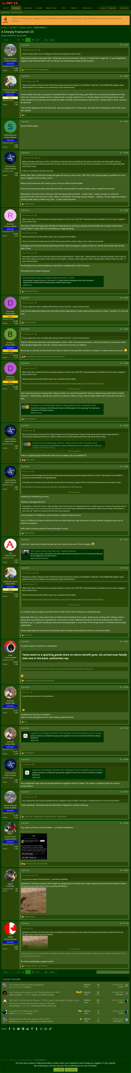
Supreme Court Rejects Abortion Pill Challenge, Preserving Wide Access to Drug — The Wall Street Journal (77, 733)
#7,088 (125, 363)
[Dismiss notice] (127, 18)
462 (46, 40)
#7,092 (125, 568)
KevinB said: (26, 764)
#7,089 (125, 425)
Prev (6, 40)
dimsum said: (27, 430)
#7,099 (125, 870)
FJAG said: (26, 692)
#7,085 (125, 210)
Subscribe (27, 8)
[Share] (120, 45)
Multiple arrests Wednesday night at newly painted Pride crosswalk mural (63, 405)
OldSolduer (119, 994)
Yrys (10, 987)
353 (18, 40)
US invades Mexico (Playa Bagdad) (26, 984)
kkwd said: (26, 928)
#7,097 (125, 792)
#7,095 (125, 728)
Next (52, 40)
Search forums (16, 12)
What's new (51, 8)
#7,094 (125, 687)
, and (36, 70)
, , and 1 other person (45, 817)
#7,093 (125, 641)
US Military (27, 987)
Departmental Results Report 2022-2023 (29, 1018)
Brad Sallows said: (29, 81)
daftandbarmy (118, 1021)
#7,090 (125, 466)
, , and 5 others (45, 357)
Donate (39, 8)
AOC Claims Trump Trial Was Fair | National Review (53, 551)
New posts (5, 12)
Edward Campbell (15, 995)
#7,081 (125, 45)
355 (28, 40)
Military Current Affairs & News (43, 995)
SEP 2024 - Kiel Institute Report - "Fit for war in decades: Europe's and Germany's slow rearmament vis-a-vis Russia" (44, 1002)
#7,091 (125, 539)
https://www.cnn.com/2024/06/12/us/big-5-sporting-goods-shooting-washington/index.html (57, 669)
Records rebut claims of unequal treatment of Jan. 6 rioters (48, 277)
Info (64, 8)
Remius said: (27, 471)
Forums (16, 8)
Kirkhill (121, 1002)
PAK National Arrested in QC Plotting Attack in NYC (34, 992)
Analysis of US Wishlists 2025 (23, 1011)
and (31, 291)
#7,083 (125, 121)
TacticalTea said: (28, 215)
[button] (58, 8)
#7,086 (125, 298)
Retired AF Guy (14, 1021)
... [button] (14, 40)
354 (23, 40)
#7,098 (125, 823)
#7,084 (125, 153)
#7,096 (125, 759)
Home (6, 8)
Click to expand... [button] (74, 389)
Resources (87, 8)
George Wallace (14, 1006)
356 (33, 40)
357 (37, 40)
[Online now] (10, 132)
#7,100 (125, 923)
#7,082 (125, 76)
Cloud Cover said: (28, 875)
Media (74, 8)
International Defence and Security (43, 1006)
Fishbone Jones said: (30, 50)
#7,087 (125, 329)
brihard (120, 987)
